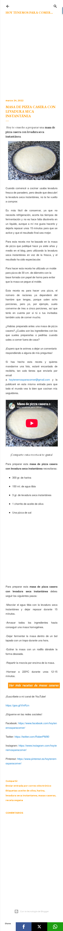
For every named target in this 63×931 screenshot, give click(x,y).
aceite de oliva (27, 790)
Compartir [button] (12, 781)
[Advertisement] (31, 59)
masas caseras (46, 795)
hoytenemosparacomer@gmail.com (29, 379)
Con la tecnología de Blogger (34, 911)
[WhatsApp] (55, 926)
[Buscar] (55, 5)
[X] (39, 926)
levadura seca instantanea (21, 795)
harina (40, 790)
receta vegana (14, 800)
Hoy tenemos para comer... (29, 12)
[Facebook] (23, 926)
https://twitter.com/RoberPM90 (32, 736)
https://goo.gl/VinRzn (17, 705)
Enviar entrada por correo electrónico (28, 785)
